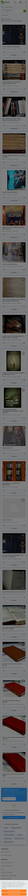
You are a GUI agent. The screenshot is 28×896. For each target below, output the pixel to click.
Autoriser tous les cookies (14, 891)
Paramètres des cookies (14, 894)
